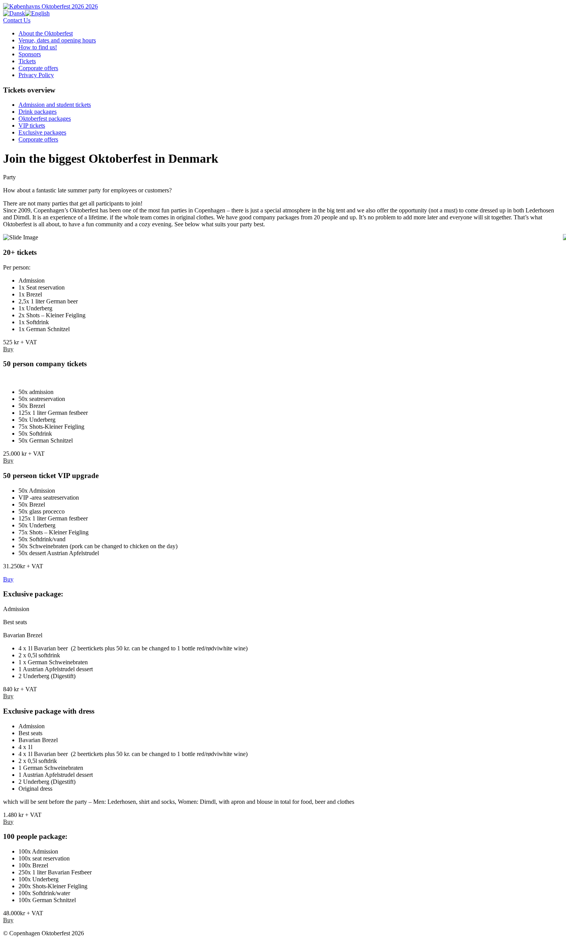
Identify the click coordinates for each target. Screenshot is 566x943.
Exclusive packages (42, 132)
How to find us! (37, 47)
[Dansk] (14, 13)
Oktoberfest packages (44, 118)
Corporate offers (38, 68)
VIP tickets (31, 125)
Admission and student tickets (54, 104)
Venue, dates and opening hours (57, 40)
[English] (37, 13)
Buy (8, 349)
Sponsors (29, 54)
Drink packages (37, 111)
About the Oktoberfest (45, 33)
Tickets (27, 61)
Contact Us (16, 20)
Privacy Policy (36, 75)
